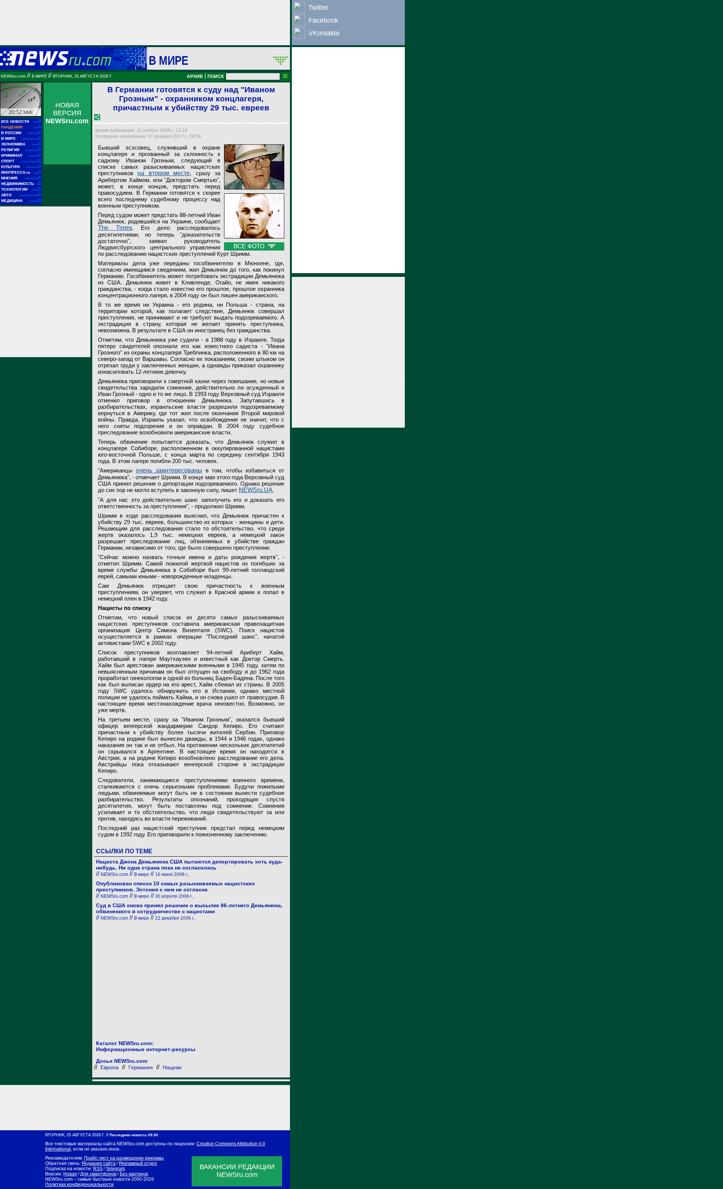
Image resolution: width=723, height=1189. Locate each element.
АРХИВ (195, 76)
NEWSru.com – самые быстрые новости (87, 1179)
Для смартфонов (98, 1174)
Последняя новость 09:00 (134, 1135)
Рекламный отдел (138, 1163)
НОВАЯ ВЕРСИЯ (67, 113)
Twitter (318, 7)
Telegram (115, 1168)
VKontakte (324, 33)
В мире (169, 60)
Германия (140, 1067)
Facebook (323, 20)
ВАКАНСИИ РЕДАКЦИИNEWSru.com (237, 1170)
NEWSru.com (13, 76)
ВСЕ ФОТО (249, 246)
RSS (97, 1168)
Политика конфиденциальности (79, 1184)
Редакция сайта (99, 1163)
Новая (70, 1174)
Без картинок (134, 1174)
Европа (110, 1067)
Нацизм (172, 1067)
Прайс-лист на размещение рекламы (124, 1158)
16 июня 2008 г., (172, 874)
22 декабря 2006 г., (175, 918)
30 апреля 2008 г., (174, 896)
